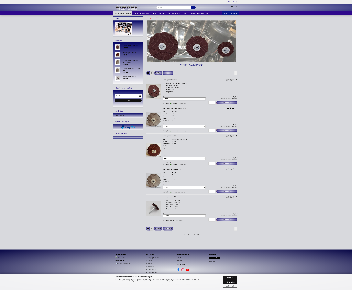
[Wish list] (232, 7)
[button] (236, 7)
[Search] (193, 7)
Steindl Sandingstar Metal (123, 13)
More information (230, 286)
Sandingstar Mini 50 (169, 197)
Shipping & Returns (153, 258)
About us (234, 13)
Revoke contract (214, 258)
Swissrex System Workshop (199, 13)
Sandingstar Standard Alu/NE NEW (174, 108)
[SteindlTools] (127, 7)
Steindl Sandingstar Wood (141, 13)
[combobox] (158, 73)
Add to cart (227, 102)
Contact (225, 13)
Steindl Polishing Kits (158, 13)
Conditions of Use (153, 269)
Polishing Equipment (174, 13)
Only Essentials (230, 282)
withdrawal (212, 261)
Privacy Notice (170, 281)
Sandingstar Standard (170, 80)
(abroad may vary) (181, 103)
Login (235, 1)
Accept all (230, 277)
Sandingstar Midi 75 (169, 136)
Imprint (150, 263)
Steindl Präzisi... (120, 115)
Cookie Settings (152, 272)
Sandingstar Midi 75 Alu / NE (172, 169)
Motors (186, 13)
